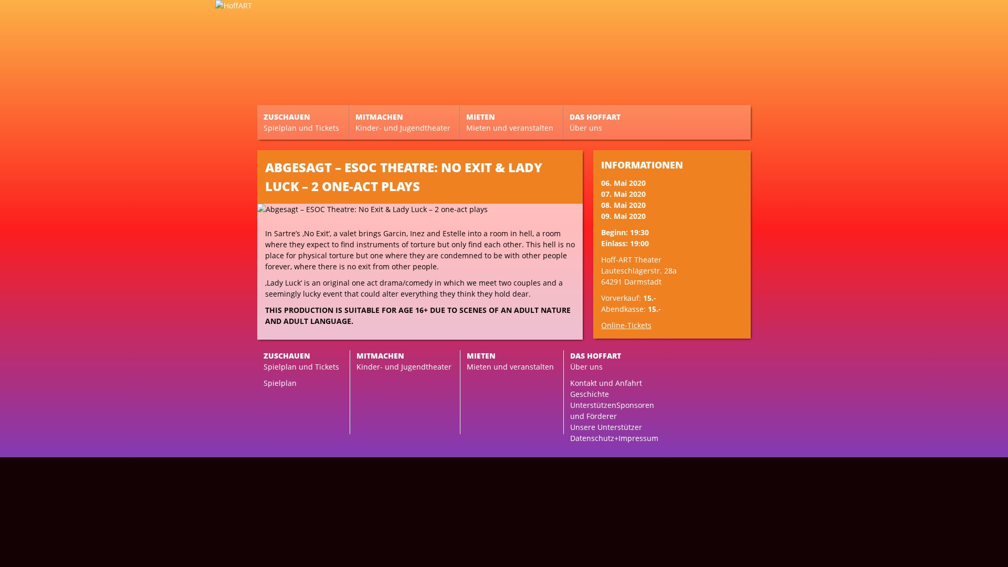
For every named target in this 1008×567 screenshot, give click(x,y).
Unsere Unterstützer (606, 427)
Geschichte (589, 394)
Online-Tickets (626, 325)
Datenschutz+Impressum (614, 438)
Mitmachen (402, 122)
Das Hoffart (595, 122)
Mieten (509, 122)
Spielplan (280, 383)
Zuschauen (301, 122)
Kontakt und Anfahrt (606, 383)
